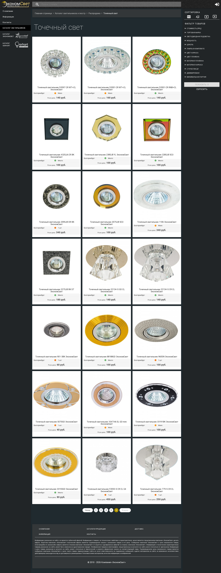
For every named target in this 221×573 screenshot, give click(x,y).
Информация (8, 17)
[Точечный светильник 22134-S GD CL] (106, 263)
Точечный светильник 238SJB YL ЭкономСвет (106, 154)
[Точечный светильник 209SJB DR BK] (56, 195)
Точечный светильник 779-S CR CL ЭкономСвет (157, 490)
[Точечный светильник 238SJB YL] (106, 128)
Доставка (139, 529)
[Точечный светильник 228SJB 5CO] (156, 128)
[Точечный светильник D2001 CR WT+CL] (106, 61)
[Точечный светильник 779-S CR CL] (156, 462)
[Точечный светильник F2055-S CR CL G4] (106, 462)
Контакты (7, 22)
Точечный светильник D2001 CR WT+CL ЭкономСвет (106, 88)
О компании (8, 11)
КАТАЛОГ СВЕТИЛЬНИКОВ (14, 28)
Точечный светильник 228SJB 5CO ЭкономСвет (156, 155)
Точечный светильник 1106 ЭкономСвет (156, 222)
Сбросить (201, 89)
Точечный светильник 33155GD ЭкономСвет (56, 489)
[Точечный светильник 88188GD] (106, 330)
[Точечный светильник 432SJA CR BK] (56, 128)
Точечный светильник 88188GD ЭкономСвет (106, 356)
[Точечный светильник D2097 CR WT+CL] (56, 61)
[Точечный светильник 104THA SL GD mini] (106, 395)
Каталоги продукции (96, 529)
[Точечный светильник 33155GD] (56, 462)
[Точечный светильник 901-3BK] (56, 330)
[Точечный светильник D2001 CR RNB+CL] (156, 61)
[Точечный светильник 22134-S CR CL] (156, 263)
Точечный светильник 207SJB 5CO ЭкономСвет (106, 223)
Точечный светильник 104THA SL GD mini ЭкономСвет (107, 422)
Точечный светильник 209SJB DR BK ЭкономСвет (56, 223)
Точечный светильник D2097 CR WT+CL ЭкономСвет (56, 88)
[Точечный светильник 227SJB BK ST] (56, 263)
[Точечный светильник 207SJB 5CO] (106, 195)
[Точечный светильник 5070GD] (56, 395)
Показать (202, 84)
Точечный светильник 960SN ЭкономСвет (156, 356)
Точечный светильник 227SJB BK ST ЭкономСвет (56, 290)
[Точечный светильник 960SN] (156, 330)
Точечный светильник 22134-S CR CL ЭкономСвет (157, 290)
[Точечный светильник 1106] (156, 195)
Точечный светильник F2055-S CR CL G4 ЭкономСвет (106, 490)
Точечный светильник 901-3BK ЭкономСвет (56, 356)
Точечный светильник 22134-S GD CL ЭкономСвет (107, 290)
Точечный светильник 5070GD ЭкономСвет (57, 421)
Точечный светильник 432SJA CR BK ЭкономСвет (56, 155)
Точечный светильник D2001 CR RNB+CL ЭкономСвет (156, 88)
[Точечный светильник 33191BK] (156, 395)
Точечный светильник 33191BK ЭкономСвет (156, 421)
